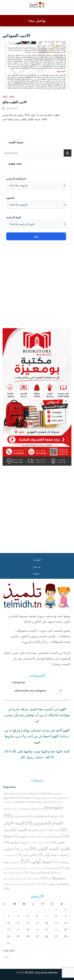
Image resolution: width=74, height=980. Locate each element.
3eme (8, 793)
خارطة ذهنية (9, 855)
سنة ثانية (51, 868)
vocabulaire (22, 816)
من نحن (36, 566)
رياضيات (60, 862)
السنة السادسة (50, 836)
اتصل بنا (37, 560)
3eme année (21, 793)
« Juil (5, 956)
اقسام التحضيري (44, 823)
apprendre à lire (46, 798)
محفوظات (52, 877)
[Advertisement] (37, 286)
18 (18, 929)
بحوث (11, 95)
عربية (5, 95)
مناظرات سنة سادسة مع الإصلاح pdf (25, 884)
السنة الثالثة (52, 830)
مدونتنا (36, 573)
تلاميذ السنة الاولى (49, 848)
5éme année (40, 793)
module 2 (37, 808)
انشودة (19, 836)
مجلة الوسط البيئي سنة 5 (40, 872)
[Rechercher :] (37, 153)
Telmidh (20, 972)
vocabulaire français (48, 816)
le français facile (50, 802)
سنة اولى (14, 862)
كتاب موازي (25, 868)
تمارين (21, 849)
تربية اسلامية (15, 842)
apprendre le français (19, 798)
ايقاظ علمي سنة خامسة (38, 842)
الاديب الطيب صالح (15, 102)
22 (56, 929)
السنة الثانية (36, 830)
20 (37, 929)
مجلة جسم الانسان (12, 872)
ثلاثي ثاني (26, 854)
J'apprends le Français (27, 801)
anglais (56, 793)
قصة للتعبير (38, 868)
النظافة (32, 836)
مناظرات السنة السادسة (28, 878)
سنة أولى (35, 861)
